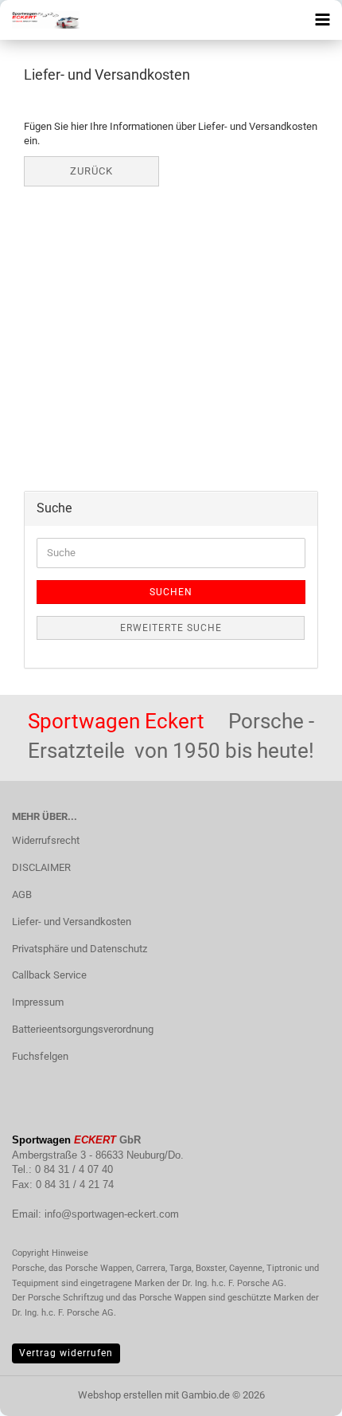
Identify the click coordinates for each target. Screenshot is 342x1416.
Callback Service (49, 975)
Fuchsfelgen (40, 1056)
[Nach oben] (298, 1392)
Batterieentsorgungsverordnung (83, 1029)
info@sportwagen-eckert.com (112, 1214)
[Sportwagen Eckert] (40, 20)
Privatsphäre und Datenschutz (79, 949)
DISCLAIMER (41, 867)
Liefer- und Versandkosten (71, 922)
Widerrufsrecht (46, 840)
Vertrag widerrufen (66, 1353)
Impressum (38, 1002)
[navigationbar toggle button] (322, 20)
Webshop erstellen (120, 1395)
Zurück (91, 171)
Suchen (171, 592)
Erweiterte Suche (171, 627)
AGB (22, 894)
